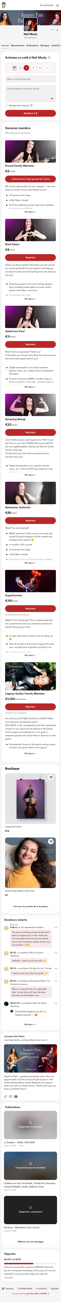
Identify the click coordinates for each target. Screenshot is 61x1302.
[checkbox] (17, 105)
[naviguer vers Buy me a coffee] (4, 5)
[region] (30, 86)
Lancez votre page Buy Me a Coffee (29, 1293)
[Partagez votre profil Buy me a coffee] (57, 30)
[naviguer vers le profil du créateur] (30, 24)
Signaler (55, 1288)
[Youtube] (16, 1096)
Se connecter (47, 5)
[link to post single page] (30, 1129)
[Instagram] (10, 1096)
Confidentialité (24, 1288)
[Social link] (5, 1096)
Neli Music (30, 34)
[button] (57, 5)
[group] (30, 178)
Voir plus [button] (28, 212)
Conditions (41, 1288)
